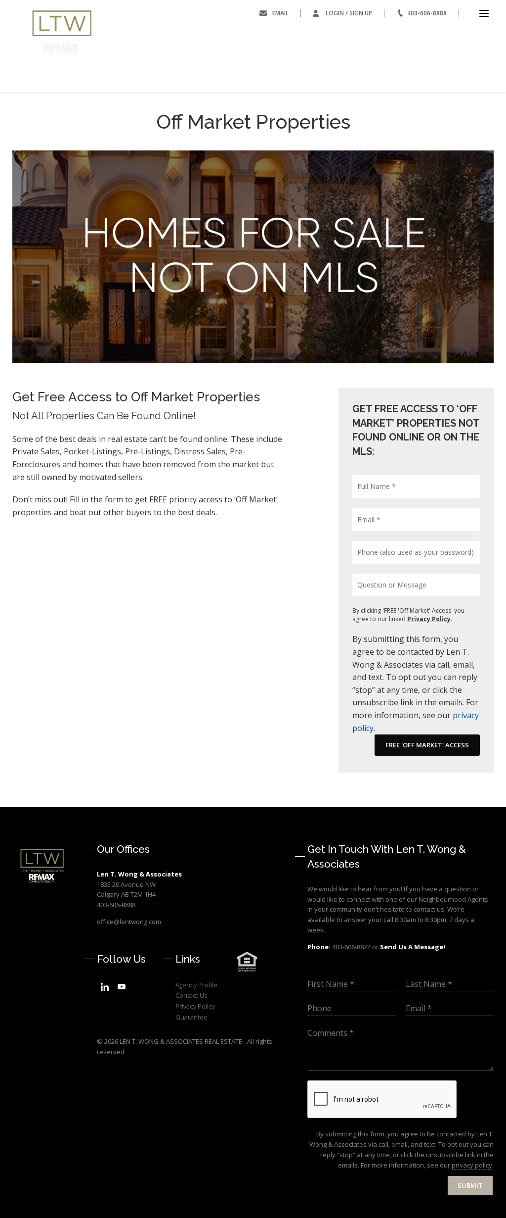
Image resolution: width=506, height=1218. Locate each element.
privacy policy (472, 1165)
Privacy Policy (429, 619)
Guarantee (191, 1017)
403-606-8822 (351, 946)
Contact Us (191, 995)
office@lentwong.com (129, 921)
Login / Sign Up (349, 13)
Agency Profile (196, 984)
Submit (470, 1185)
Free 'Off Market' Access (427, 744)
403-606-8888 (427, 13)
